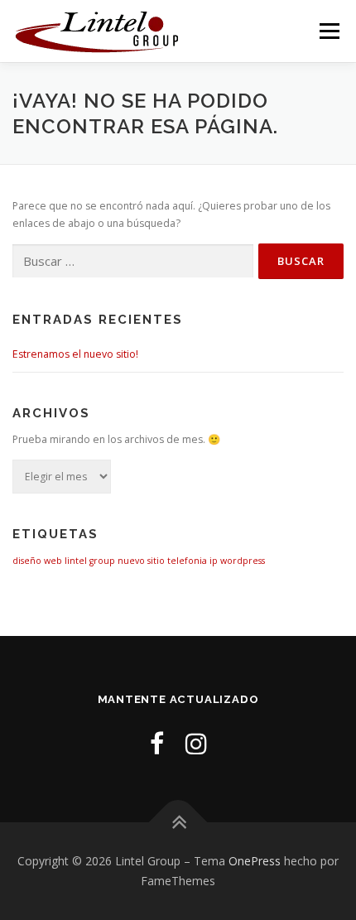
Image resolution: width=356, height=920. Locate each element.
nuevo (131, 560)
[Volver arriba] (178, 822)
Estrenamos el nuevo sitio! (75, 354)
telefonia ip (192, 560)
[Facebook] (157, 743)
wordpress (242, 560)
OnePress (255, 861)
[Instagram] (196, 743)
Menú (328, 31)
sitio (156, 560)
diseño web (37, 560)
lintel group (90, 560)
